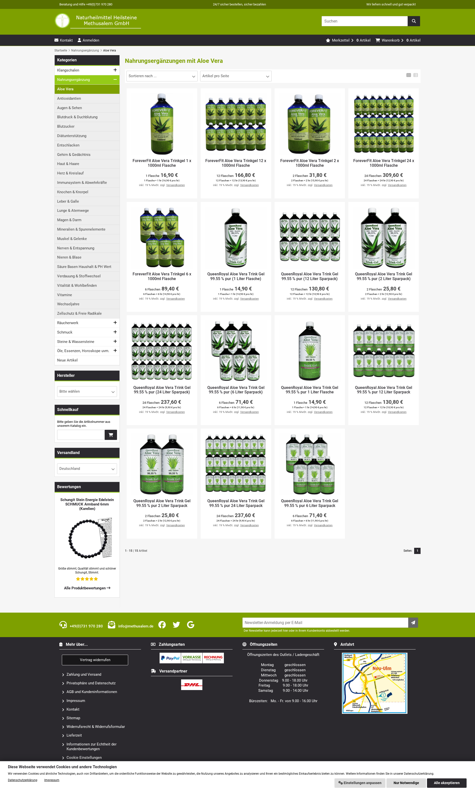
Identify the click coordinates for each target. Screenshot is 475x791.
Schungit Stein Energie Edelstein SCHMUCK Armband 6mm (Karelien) (87, 504)
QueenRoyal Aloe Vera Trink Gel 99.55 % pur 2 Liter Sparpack (161, 503)
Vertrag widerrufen (95, 660)
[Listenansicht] (415, 75)
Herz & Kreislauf (70, 173)
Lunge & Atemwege (73, 210)
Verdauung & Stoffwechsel (79, 276)
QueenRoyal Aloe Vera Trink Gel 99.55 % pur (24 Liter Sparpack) (161, 390)
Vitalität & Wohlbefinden (77, 285)
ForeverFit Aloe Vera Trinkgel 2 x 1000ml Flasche (309, 163)
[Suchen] (414, 21)
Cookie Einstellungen (84, 757)
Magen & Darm (69, 220)
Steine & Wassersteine (75, 341)
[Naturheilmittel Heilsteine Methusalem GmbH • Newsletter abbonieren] (413, 623)
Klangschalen (68, 70)
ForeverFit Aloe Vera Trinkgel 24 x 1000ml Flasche (383, 163)
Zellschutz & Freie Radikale (79, 313)
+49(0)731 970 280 (86, 626)
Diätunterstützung (71, 136)
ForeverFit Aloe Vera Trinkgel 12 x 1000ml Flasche (235, 163)
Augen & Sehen (69, 108)
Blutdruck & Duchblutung (77, 117)
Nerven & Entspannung (75, 248)
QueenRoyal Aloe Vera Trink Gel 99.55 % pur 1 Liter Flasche (309, 390)
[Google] (191, 625)
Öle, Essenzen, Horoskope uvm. (83, 351)
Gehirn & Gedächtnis (74, 154)
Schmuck (64, 332)
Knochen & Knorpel (72, 192)
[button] (162, 76)
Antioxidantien (69, 98)
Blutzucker (65, 126)
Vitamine (64, 295)
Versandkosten (175, 185)
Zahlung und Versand (84, 674)
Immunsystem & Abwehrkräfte (82, 182)
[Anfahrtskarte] (375, 654)
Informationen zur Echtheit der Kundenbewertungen (92, 746)
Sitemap (73, 718)
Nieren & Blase (69, 257)
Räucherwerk (67, 323)
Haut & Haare (68, 164)
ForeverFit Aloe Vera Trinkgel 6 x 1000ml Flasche (162, 276)
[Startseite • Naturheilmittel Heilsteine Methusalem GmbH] (97, 20)
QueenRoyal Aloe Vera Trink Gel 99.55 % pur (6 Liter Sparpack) (235, 390)
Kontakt (73, 709)
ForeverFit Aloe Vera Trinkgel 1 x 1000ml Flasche (162, 163)
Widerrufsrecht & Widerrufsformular (96, 726)
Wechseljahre (68, 304)
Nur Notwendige (406, 783)
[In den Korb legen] (111, 435)
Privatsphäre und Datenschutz (91, 683)
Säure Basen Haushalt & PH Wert (84, 266)
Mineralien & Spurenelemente (81, 229)
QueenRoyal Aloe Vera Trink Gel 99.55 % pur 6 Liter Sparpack (309, 503)
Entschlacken (68, 145)
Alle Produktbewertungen (85, 588)
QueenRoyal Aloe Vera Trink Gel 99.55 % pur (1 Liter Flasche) (235, 276)
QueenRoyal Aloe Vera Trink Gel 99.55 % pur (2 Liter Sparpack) (383, 276)
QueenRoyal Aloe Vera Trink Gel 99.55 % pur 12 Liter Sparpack (383, 390)
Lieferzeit (74, 735)
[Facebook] (163, 625)
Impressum (76, 700)
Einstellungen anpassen (362, 783)
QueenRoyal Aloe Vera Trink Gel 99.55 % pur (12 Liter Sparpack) (309, 276)
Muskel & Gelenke (72, 239)
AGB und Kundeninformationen (92, 692)
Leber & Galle (68, 201)
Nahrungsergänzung (73, 79)
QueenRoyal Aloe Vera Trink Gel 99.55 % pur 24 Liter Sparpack (235, 503)
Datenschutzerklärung (22, 780)
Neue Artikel (67, 360)
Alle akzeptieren (447, 783)
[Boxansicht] (408, 75)
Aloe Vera (65, 89)
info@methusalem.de (135, 626)
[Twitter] (177, 625)
